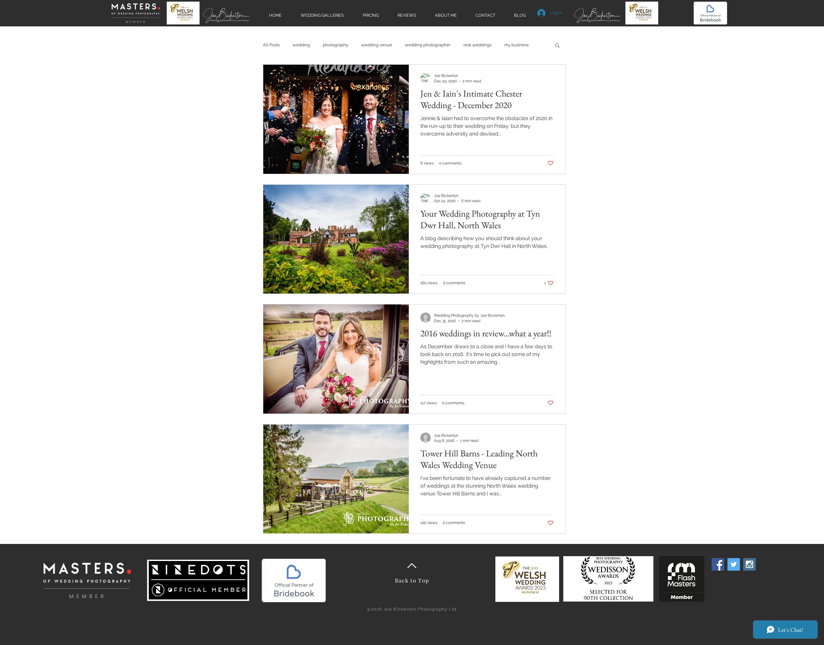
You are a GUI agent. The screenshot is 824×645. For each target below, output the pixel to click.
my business (516, 44)
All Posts (271, 44)
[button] (557, 45)
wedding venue (376, 44)
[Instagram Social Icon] (749, 564)
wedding (301, 44)
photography (335, 44)
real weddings (478, 44)
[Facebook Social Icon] (718, 564)
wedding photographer (428, 44)
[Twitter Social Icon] (733, 564)
